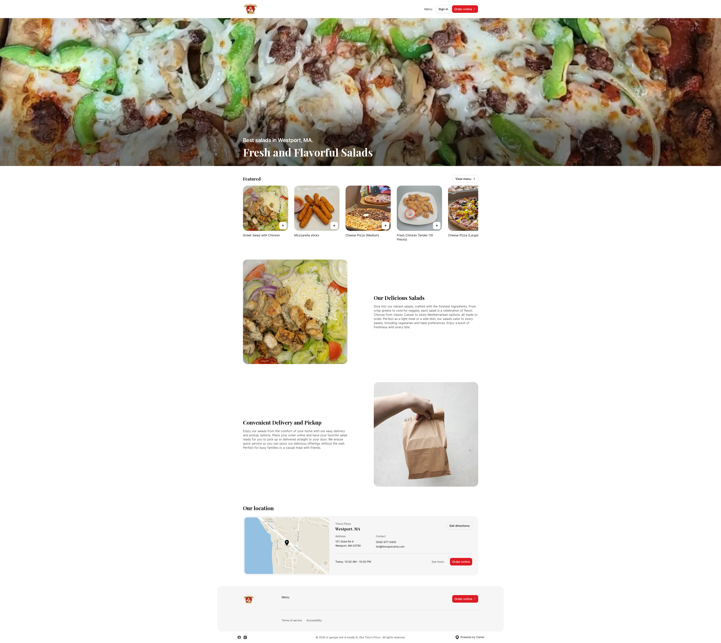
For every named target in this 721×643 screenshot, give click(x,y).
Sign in (443, 9)
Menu (428, 9)
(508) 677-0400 (386, 542)
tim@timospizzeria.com (390, 547)
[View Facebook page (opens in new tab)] (239, 637)
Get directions (459, 526)
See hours (438, 561)
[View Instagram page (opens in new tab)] (245, 637)
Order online (461, 562)
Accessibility (314, 620)
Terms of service (292, 620)
